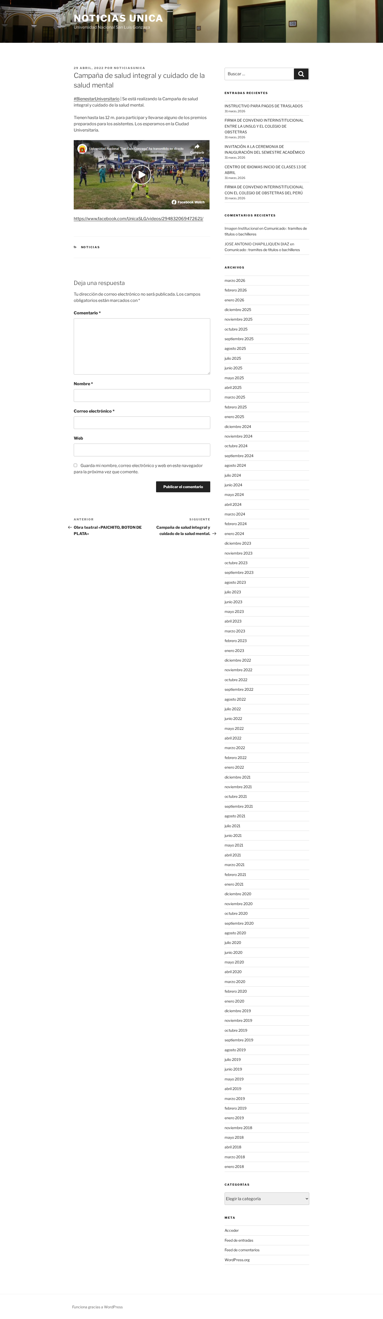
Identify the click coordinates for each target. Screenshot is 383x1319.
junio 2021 (233, 835)
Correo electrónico (94, 411)
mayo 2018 (234, 1137)
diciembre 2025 (238, 309)
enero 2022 (234, 767)
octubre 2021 (236, 796)
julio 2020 (233, 942)
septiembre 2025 (239, 339)
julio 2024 (233, 475)
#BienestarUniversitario (97, 98)
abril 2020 (233, 971)
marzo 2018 (235, 1157)
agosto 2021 (235, 816)
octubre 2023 (236, 563)
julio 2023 (233, 592)
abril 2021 (233, 855)
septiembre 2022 (239, 689)
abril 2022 (233, 738)
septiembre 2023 (239, 572)
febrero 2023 (236, 640)
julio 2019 (233, 1059)
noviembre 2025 (238, 319)
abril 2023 (233, 621)
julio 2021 (232, 826)
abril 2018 (233, 1147)
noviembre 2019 (238, 1020)
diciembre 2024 (238, 426)
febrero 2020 (236, 991)
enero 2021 (234, 884)
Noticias (90, 247)
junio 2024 (233, 485)
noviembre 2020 (239, 903)
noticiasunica (129, 68)
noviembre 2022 (238, 670)
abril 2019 (233, 1088)
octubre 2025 (236, 329)
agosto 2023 (235, 582)
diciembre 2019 (238, 1011)
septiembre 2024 (239, 455)
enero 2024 (234, 533)
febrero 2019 (235, 1108)
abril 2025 (233, 387)
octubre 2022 (236, 679)
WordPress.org (237, 1260)
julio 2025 (233, 358)
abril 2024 (233, 504)
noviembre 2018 (238, 1127)
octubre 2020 (236, 913)
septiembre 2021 (239, 806)
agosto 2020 (235, 933)
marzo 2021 (235, 864)
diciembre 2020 (238, 894)
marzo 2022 (235, 747)
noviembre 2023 (238, 553)
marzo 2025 (235, 397)
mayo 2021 (234, 845)
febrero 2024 (236, 523)
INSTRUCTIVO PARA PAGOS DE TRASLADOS (264, 106)
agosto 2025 (235, 348)
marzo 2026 (235, 280)
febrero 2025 (236, 407)
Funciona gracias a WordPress (97, 1307)
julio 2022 (233, 709)
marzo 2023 (235, 631)
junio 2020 (234, 952)
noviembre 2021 (238, 787)
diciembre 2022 (238, 660)
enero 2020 (234, 1001)
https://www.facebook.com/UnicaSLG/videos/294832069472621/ (138, 218)
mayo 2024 (234, 494)
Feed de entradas (239, 1240)
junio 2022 (233, 718)
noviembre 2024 (238, 436)
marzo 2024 (235, 514)
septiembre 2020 (239, 923)
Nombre (83, 383)
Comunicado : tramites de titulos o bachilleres (262, 249)
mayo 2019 (234, 1079)
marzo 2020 (235, 981)
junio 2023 (233, 602)
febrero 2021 (235, 874)
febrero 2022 (235, 757)
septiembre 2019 (239, 1040)
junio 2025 (233, 368)
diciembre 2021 (238, 777)
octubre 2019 (236, 1030)
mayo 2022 (234, 728)
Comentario (87, 312)
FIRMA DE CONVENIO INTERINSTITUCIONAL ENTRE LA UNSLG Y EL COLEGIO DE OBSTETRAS (264, 126)
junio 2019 (233, 1069)
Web (78, 438)
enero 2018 (234, 1166)
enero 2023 (234, 650)
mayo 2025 (234, 378)
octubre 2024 (236, 446)
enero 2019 (234, 1118)
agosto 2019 (235, 1050)
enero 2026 (234, 300)
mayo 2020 (234, 962)
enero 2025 (234, 416)
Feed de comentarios (242, 1250)
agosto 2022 (235, 699)
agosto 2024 (235, 465)
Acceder (232, 1230)
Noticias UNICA (119, 18)
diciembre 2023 (238, 543)
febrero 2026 (236, 290)
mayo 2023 (234, 611)
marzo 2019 (235, 1098)
